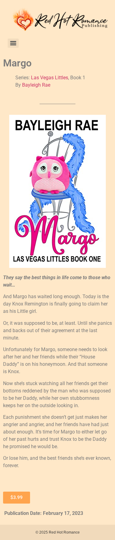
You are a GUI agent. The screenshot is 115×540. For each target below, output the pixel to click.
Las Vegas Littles (49, 78)
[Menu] (13, 43)
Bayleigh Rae (36, 85)
